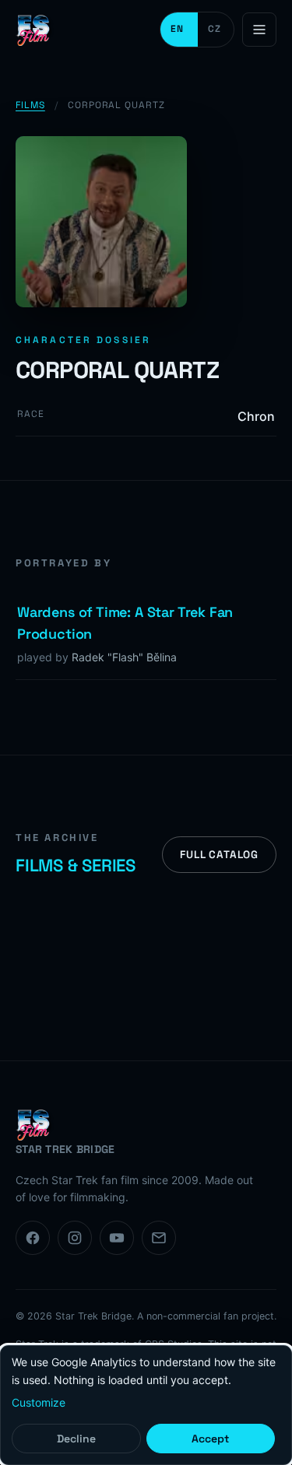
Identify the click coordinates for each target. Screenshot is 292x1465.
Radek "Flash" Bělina (124, 657)
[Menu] (259, 29)
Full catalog (219, 854)
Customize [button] (38, 1402)
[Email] (159, 1238)
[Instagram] (75, 1238)
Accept (210, 1439)
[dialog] (146, 1405)
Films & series (75, 865)
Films (30, 105)
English (179, 29)
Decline (76, 1439)
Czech (216, 29)
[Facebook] (33, 1238)
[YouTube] (117, 1238)
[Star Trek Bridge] (35, 29)
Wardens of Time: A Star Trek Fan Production (125, 623)
